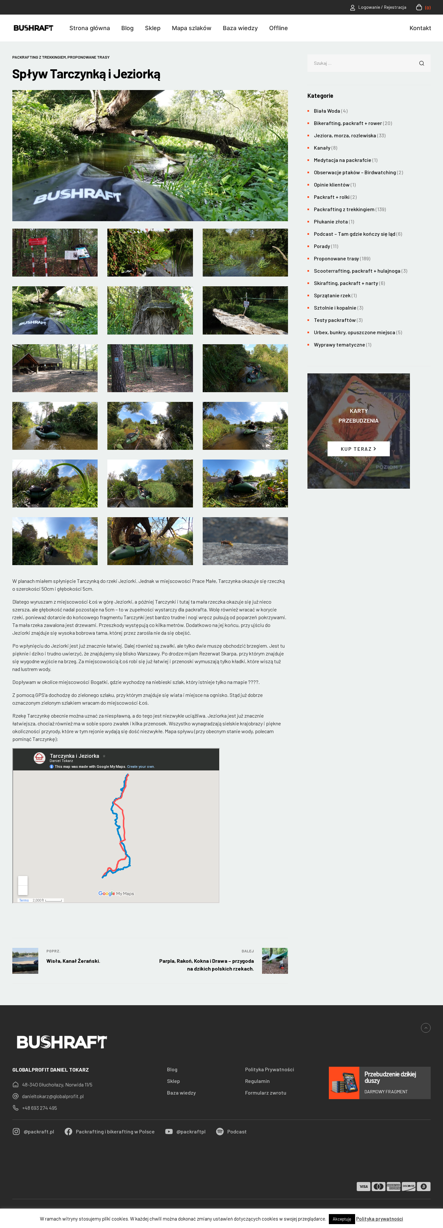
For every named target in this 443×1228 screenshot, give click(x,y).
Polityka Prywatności (269, 1069)
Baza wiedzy (181, 1092)
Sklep (173, 1081)
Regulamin (257, 1081)
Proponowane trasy (88, 57)
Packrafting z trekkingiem (39, 57)
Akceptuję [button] (342, 1219)
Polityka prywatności (379, 1219)
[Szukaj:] (369, 63)
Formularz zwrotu (265, 1092)
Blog (172, 1069)
